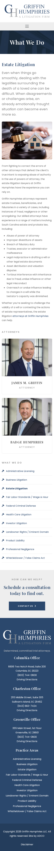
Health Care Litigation (18, 514)
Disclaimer (27, 844)
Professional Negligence (20, 549)
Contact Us (25, 606)
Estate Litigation (17, 488)
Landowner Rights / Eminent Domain (27, 532)
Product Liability (15, 540)
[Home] (27, 11)
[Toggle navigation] (27, 26)
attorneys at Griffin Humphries (30, 316)
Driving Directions (27, 679)
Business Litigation (16, 480)
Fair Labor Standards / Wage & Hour (27, 497)
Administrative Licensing (20, 471)
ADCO (40, 836)
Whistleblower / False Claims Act (25, 558)
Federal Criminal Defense (21, 506)
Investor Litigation (16, 523)
